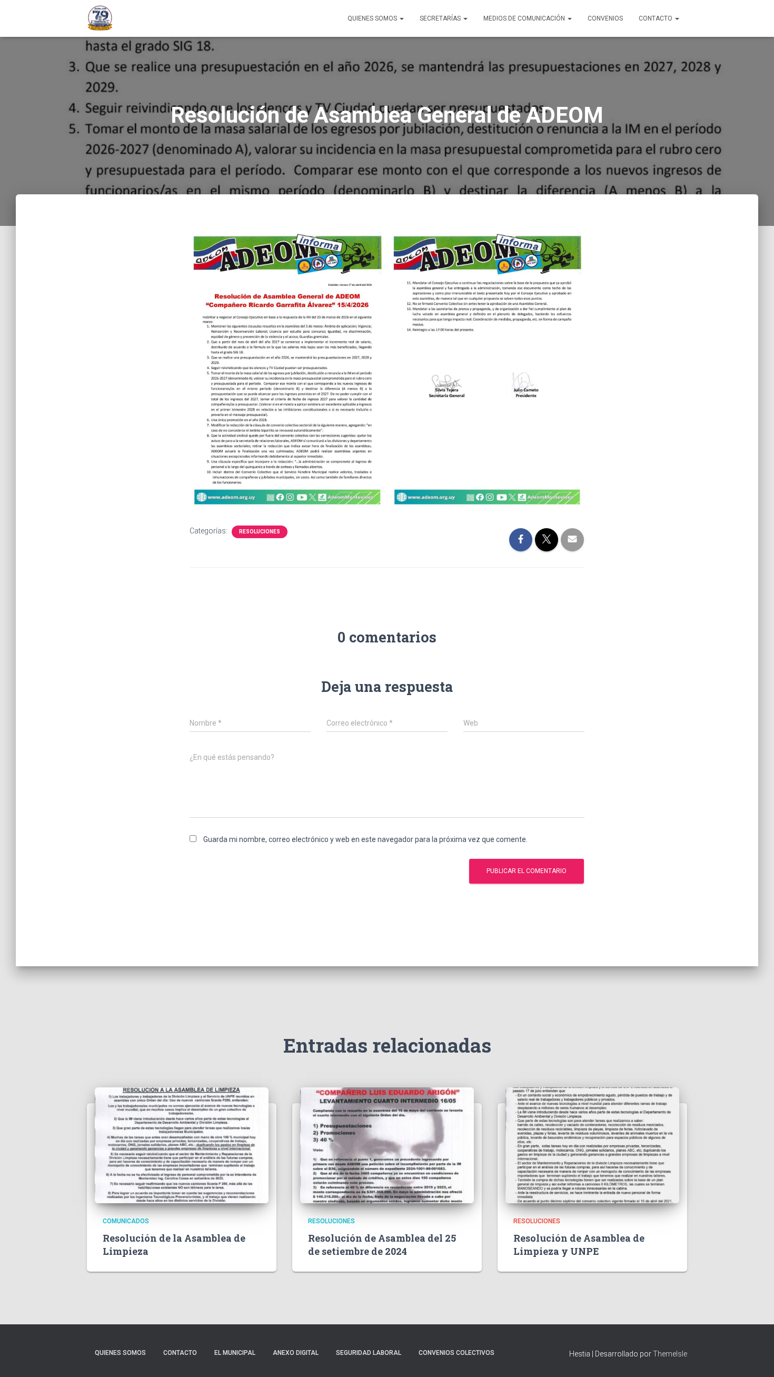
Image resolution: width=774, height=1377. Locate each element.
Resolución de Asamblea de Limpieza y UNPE (578, 1244)
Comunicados (126, 1221)
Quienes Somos (373, 18)
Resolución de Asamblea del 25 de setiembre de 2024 (382, 1244)
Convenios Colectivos (456, 1352)
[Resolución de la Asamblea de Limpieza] (182, 1144)
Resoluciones (259, 531)
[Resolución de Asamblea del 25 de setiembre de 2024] (387, 1144)
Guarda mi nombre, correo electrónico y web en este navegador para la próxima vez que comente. (365, 839)
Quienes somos (120, 1352)
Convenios (605, 18)
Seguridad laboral (368, 1352)
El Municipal (234, 1352)
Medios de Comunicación (525, 18)
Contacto (656, 18)
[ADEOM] (100, 18)
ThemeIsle (670, 1354)
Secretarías (441, 18)
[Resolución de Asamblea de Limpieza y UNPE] (592, 1144)
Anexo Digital (296, 1352)
